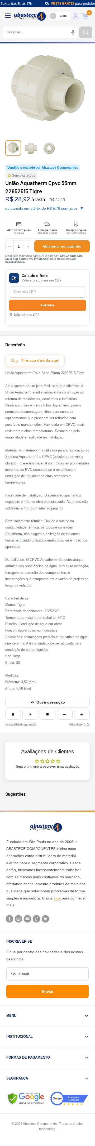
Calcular (47, 305)
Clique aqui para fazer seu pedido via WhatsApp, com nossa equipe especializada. (44, 258)
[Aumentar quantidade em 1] (28, 246)
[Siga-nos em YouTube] (27, 918)
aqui (57, 898)
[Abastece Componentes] (47, 827)
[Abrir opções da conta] (76, 16)
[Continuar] (30, 714)
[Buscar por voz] (72, 32)
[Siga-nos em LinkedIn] (45, 918)
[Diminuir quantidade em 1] (9, 246)
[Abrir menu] (8, 16)
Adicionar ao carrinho (62, 246)
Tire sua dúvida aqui (38, 360)
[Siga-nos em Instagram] (18, 918)
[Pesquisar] (85, 32)
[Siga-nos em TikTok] (36, 918)
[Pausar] (13, 714)
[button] (10, 175)
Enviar (48, 991)
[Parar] (47, 714)
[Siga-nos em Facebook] (9, 918)
